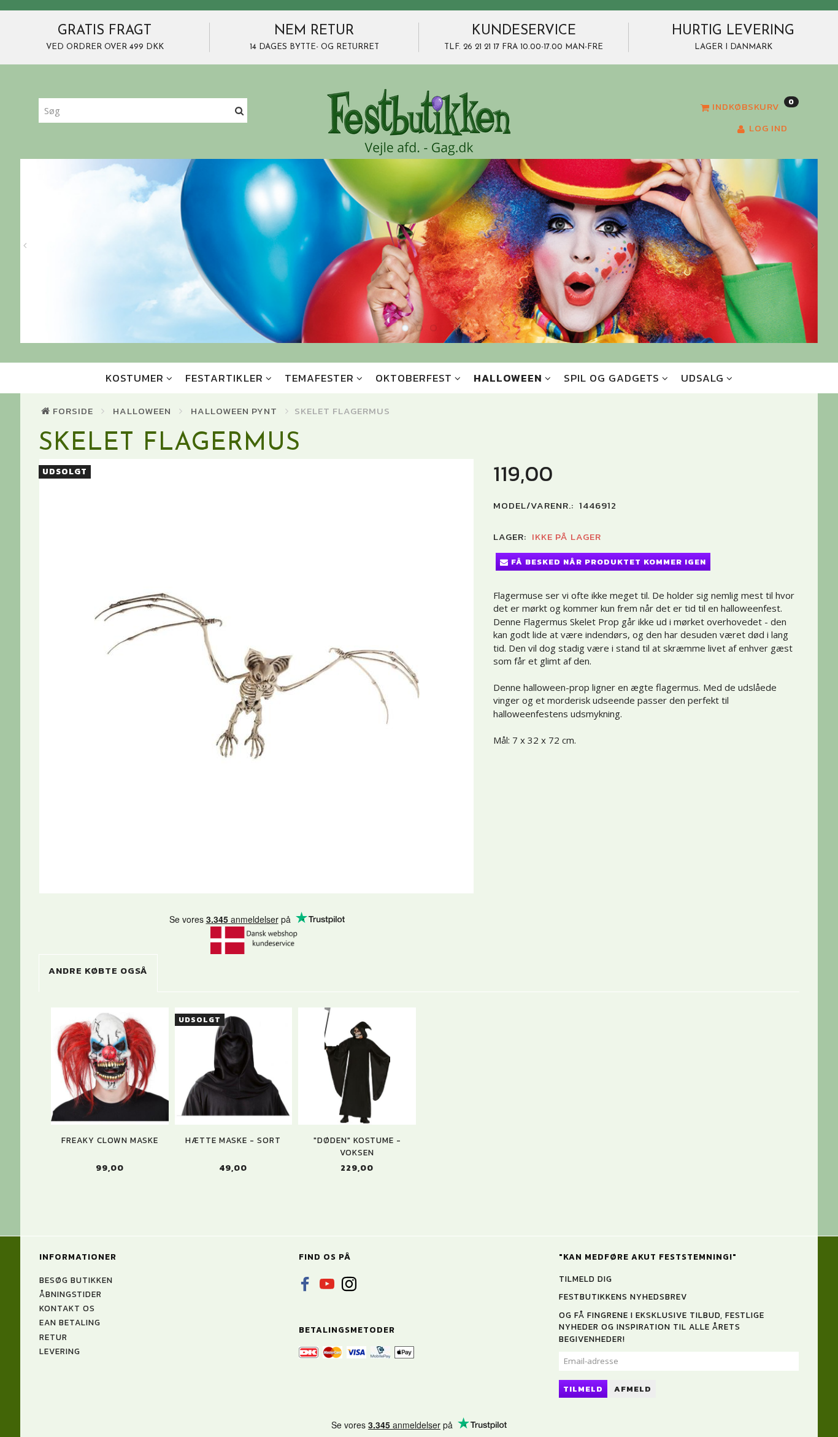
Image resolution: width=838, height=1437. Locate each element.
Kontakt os (67, 1308)
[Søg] (239, 110)
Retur (53, 1337)
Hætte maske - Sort (233, 1140)
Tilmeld (583, 1389)
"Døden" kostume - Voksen (357, 1146)
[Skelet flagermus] (257, 676)
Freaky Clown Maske (109, 1140)
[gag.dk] (418, 121)
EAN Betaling (70, 1322)
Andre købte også (98, 970)
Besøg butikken (76, 1280)
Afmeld (633, 1389)
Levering (59, 1351)
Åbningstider (70, 1294)
